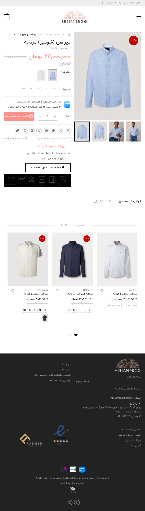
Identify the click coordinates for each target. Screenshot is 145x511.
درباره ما (66, 364)
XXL (24, 310)
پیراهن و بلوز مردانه (25, 34)
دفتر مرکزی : (134, 403)
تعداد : (67, 116)
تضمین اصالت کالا (131, 429)
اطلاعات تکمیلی (103, 201)
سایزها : (66, 89)
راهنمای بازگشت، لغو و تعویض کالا (53, 375)
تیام (63, 483)
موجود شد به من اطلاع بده (46, 167)
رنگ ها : (66, 72)
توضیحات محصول (129, 201)
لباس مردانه (46, 34)
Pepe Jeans (42, 290)
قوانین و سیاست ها (60, 380)
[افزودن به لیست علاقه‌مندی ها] (101, 290)
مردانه (60, 34)
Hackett (132, 290)
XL (74, 310)
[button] (76, 335)
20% (134, 40)
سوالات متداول (133, 440)
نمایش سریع (117, 281)
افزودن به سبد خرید (16, 116)
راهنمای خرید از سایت (130, 435)
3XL (108, 305)
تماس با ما (65, 370)
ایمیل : (137, 398)
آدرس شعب (135, 446)
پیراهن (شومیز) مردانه (125, 294)
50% (42, 238)
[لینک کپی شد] (17, 130)
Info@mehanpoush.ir (121, 398)
